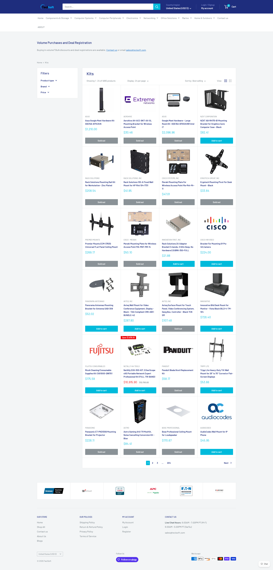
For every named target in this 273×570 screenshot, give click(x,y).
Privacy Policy (86, 531)
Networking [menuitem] (149, 18)
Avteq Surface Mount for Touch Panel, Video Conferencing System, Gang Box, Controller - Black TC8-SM (178, 310)
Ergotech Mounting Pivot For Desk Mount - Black (216, 184)
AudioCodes (205, 428)
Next (226, 463)
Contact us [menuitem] (222, 18)
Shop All (41, 527)
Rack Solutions (92, 178)
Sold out (101, 140)
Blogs (40, 540)
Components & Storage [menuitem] (57, 18)
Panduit (165, 366)
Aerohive (128, 116)
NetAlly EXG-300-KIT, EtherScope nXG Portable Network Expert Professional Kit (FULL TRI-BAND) (139, 373)
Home (39, 62)
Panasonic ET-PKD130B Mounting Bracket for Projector (100, 433)
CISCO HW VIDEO (207, 240)
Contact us (111, 50)
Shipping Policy (87, 522)
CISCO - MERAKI (130, 240)
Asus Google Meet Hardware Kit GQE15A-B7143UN (99, 122)
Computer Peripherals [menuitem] (110, 18)
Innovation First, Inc (171, 240)
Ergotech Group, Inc (209, 178)
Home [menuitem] (41, 18)
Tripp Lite (204, 366)
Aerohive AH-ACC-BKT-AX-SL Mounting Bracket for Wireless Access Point (138, 124)
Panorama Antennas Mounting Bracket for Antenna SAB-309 (99, 307)
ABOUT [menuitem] (41, 27)
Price (43, 92)
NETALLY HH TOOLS (132, 366)
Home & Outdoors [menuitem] (203, 18)
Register (126, 531)
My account (207, 8)
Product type (47, 80)
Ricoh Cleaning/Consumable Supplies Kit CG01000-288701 (98, 372)
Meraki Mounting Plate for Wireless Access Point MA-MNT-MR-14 (140, 245)
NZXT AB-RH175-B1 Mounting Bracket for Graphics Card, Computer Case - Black (213, 124)
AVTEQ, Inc (128, 301)
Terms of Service (88, 536)
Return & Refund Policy (91, 527)
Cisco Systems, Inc (170, 178)
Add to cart (216, 140)
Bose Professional (171, 428)
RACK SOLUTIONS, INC (133, 178)
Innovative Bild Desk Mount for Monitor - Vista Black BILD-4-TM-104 (215, 308)
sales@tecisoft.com (136, 50)
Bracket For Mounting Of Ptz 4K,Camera (213, 245)
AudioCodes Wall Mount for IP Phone (214, 433)
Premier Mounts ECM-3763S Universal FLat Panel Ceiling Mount (101, 245)
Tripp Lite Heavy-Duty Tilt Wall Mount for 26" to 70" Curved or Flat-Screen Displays (216, 373)
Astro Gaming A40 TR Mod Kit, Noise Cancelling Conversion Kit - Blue (139, 435)
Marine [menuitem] (185, 18)
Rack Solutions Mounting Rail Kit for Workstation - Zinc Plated (100, 184)
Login (125, 527)
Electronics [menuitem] (132, 18)
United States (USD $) (48, 554)
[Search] (156, 7)
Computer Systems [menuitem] (84, 18)
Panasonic (90, 428)
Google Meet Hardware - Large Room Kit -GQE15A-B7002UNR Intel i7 (178, 124)
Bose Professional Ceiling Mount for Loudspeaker (177, 433)
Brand (44, 86)
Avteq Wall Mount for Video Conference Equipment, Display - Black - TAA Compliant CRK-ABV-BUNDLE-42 (139, 310)
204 (169, 463)
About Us (41, 536)
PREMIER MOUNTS (92, 240)
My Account (128, 522)
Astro (126, 428)
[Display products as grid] (225, 80)
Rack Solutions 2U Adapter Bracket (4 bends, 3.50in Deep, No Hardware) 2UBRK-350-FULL (177, 247)
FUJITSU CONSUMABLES (95, 366)
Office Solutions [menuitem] (169, 18)
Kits (46, 62)
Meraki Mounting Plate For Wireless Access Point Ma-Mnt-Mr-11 (178, 185)
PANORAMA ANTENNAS (94, 301)
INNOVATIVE (205, 301)
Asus (87, 116)
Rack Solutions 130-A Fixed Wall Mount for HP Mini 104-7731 (138, 184)
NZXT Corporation (208, 116)
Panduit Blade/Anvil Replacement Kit (177, 372)
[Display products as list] (230, 80)
